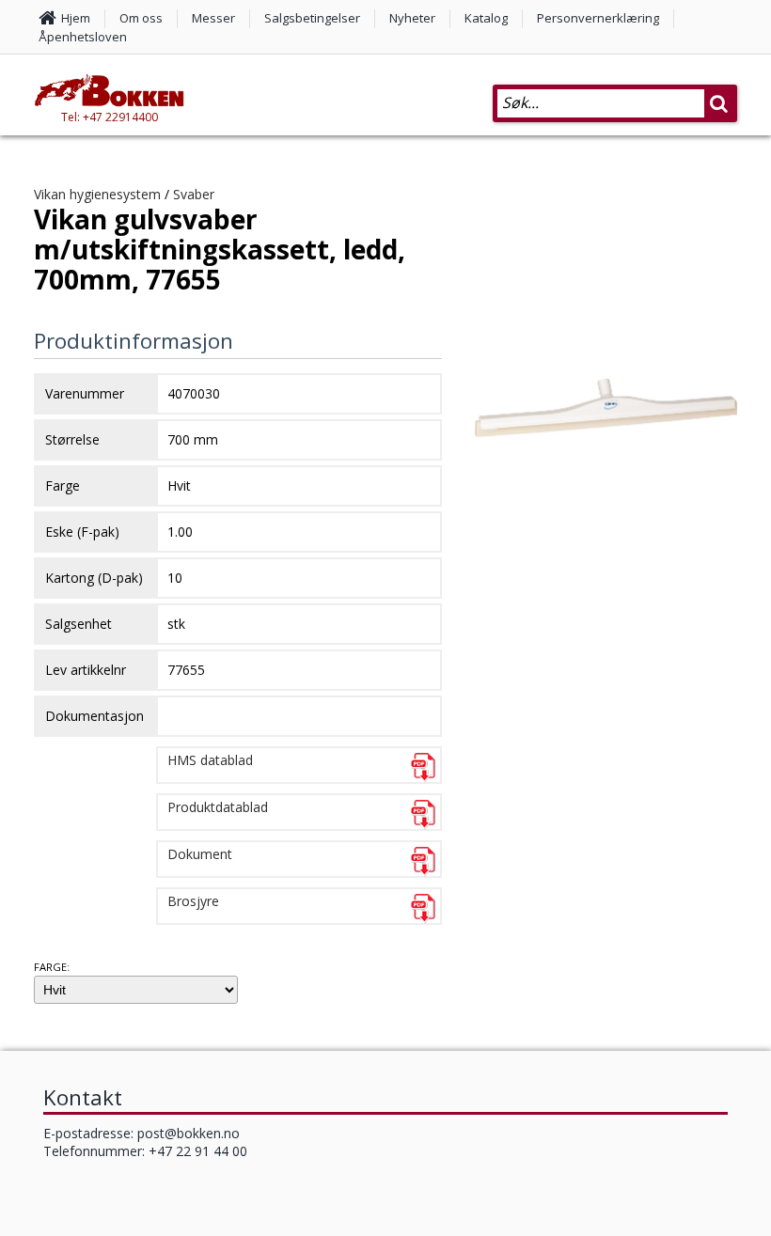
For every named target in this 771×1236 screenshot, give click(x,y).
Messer (213, 17)
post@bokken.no (188, 1133)
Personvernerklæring (598, 17)
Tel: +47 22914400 (109, 117)
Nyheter (412, 17)
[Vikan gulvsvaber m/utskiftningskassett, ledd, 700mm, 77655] (606, 451)
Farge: (52, 967)
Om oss (141, 17)
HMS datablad (210, 760)
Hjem (75, 17)
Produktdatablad (217, 807)
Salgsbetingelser (312, 17)
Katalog (486, 17)
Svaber (193, 194)
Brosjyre (193, 901)
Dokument (199, 854)
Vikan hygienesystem (97, 194)
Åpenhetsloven (83, 36)
